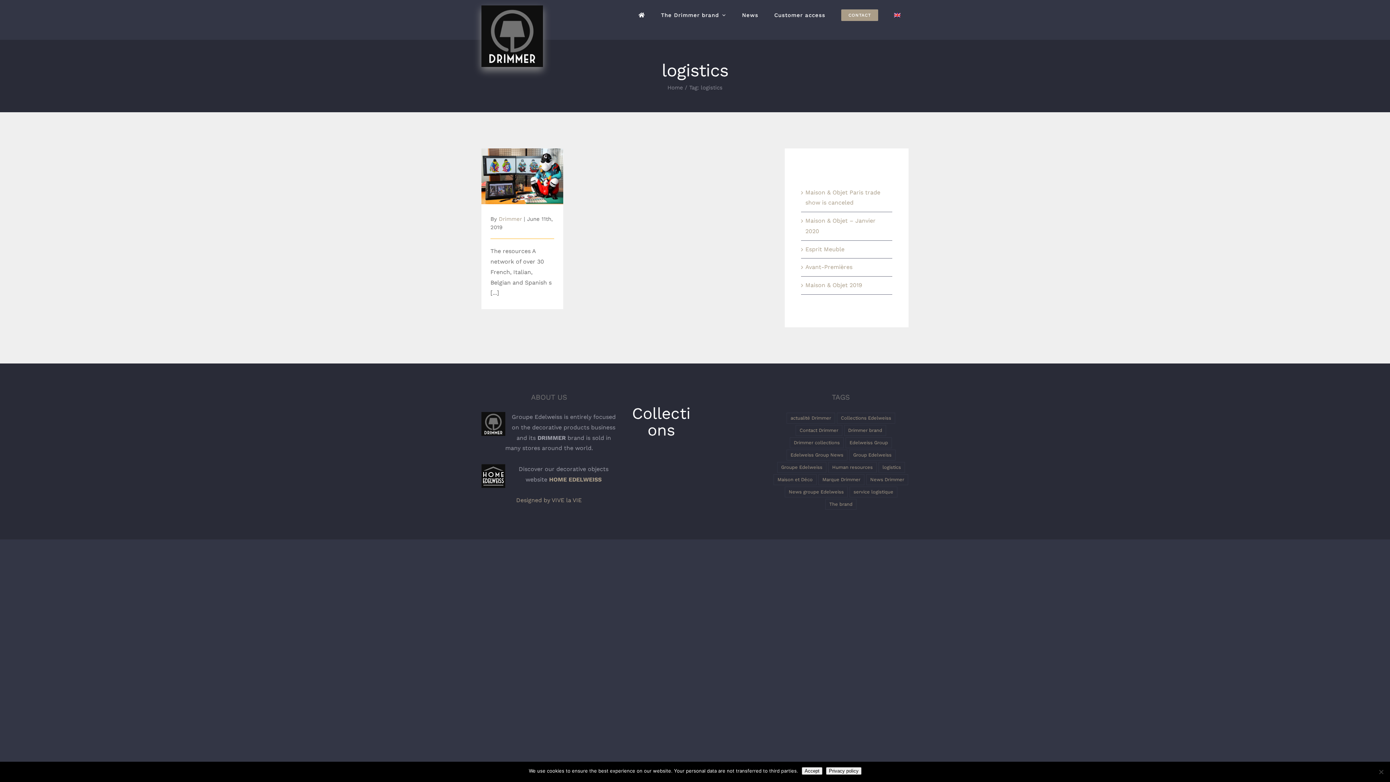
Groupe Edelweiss (801, 467)
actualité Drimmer (811, 418)
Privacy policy (844, 771)
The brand (840, 504)
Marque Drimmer (841, 479)
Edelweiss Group (869, 442)
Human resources (852, 467)
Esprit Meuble (824, 249)
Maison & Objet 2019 (833, 285)
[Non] (1381, 771)
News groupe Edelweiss (816, 492)
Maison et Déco (795, 479)
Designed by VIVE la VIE (549, 500)
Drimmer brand (865, 430)
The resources (522, 170)
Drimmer (510, 219)
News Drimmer (887, 479)
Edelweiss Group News (817, 455)
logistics (892, 467)
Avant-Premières (828, 267)
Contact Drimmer (819, 430)
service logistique (873, 492)
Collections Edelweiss (866, 418)
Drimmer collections (817, 442)
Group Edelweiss (872, 455)
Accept (812, 771)
